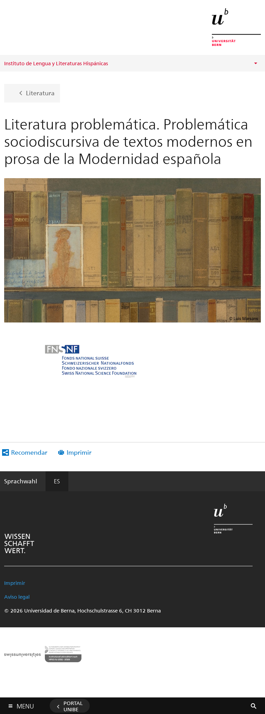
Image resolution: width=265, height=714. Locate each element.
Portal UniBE (73, 706)
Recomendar (29, 452)
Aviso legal (17, 596)
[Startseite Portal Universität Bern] (236, 27)
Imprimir (79, 452)
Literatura (40, 92)
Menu (25, 704)
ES (57, 481)
